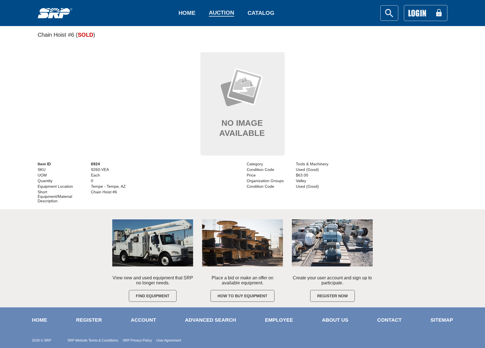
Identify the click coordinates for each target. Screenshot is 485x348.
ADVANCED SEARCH (210, 320)
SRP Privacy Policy (137, 340)
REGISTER (89, 320)
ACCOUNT (143, 320)
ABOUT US (335, 320)
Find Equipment (153, 296)
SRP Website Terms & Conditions (92, 340)
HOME (39, 320)
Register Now (332, 296)
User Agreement (168, 340)
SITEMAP (442, 320)
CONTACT (389, 320)
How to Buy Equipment (242, 296)
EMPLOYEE (279, 320)
